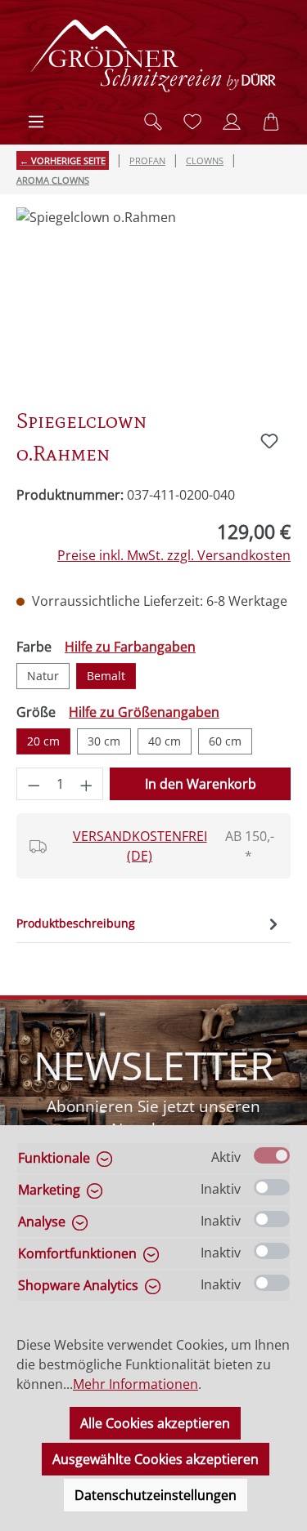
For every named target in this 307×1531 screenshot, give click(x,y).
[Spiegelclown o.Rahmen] (153, 299)
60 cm (225, 741)
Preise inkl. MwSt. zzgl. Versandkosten (174, 555)
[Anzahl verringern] (33, 784)
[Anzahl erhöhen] (87, 784)
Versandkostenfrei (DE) (140, 846)
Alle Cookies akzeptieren (155, 1423)
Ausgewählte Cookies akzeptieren (155, 1459)
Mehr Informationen (135, 1384)
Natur (43, 675)
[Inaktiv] (272, 1187)
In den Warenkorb (200, 784)
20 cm (43, 741)
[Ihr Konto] (231, 121)
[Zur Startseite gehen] (154, 56)
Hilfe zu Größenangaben (144, 712)
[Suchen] (153, 121)
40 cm (164, 741)
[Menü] (36, 121)
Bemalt (106, 675)
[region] (153, 299)
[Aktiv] (272, 1155)
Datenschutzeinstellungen (155, 1495)
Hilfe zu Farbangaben (130, 647)
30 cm (104, 741)
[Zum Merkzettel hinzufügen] (269, 441)
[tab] (149, 923)
